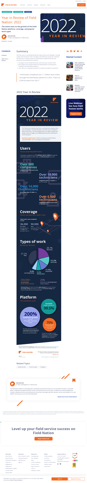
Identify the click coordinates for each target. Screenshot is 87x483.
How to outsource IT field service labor (79, 78)
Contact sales (8, 472)
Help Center (47, 466)
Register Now (76, 114)
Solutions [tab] (36, 5)
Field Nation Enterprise (11, 460)
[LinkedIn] (58, 464)
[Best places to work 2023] (76, 460)
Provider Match (9, 470)
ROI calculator (34, 458)
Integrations (8, 466)
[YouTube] (60, 464)
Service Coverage (33, 367)
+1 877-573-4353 (61, 456)
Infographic (43, 367)
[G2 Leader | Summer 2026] (76, 456)
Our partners (47, 460)
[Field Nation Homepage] (9, 5)
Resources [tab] (42, 5)
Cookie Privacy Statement (15, 480)
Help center (78, 1)
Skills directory (21, 460)
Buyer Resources (43, 439)
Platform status (48, 464)
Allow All (60, 479)
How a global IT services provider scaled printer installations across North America (80, 66)
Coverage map (34, 456)
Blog (32, 460)
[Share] (81, 51)
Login (84, 1)
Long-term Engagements (8, 463)
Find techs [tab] (22, 5)
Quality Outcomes (22, 367)
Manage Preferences (76, 479)
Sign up (20, 462)
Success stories (35, 464)
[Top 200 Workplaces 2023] (76, 465)
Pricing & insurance (23, 458)
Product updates (48, 456)
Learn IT (33, 468)
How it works (8, 456)
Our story (46, 458)
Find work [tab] (29, 5)
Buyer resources (35, 466)
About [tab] (49, 5)
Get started (81, 4)
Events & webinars (36, 462)
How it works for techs (24, 456)
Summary (4, 55)
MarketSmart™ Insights (11, 468)
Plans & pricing (9, 458)
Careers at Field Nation (49, 462)
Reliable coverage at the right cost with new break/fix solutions (80, 88)
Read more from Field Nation (67, 397)
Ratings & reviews (35, 470)
